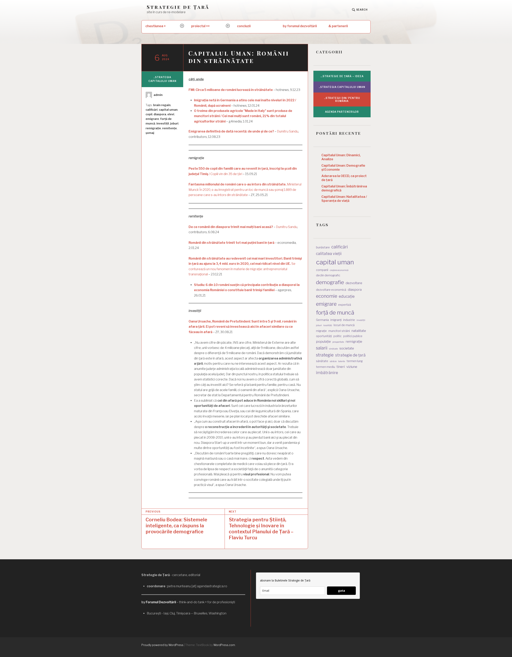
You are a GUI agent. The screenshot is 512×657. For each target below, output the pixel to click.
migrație (321, 330)
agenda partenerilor (342, 111)
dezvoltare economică (331, 289)
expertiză (344, 304)
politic (337, 336)
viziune (351, 367)
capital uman (168, 109)
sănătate (322, 361)
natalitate (358, 331)
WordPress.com (224, 645)
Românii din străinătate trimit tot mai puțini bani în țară (231, 243)
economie (326, 296)
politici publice (352, 336)
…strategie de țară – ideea (341, 76)
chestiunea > (155, 26)
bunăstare (323, 247)
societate (346, 348)
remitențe (169, 128)
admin (158, 95)
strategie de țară (350, 355)
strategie (325, 354)
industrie (349, 320)
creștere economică (339, 270)
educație (347, 296)
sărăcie (333, 361)
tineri (341, 367)
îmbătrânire (327, 372)
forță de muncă (335, 312)
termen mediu (325, 366)
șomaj (150, 132)
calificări (152, 109)
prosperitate (338, 342)
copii (149, 114)
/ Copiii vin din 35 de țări (225, 174)
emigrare (152, 118)
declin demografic (328, 275)
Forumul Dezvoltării (161, 602)
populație (323, 341)
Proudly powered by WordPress (162, 645)
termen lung (355, 361)
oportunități (324, 336)
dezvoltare (354, 283)
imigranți (336, 320)
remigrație (153, 128)
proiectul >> (200, 26)
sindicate (333, 348)
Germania (322, 320)
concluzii (244, 26)
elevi (170, 114)
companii (322, 270)
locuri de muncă (344, 325)
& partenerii (338, 26)
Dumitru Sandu (287, 131)
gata (341, 590)
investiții (162, 123)
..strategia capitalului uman (162, 79)
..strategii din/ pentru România (342, 100)
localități (327, 325)
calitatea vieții (329, 253)
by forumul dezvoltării (300, 26)
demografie (330, 282)
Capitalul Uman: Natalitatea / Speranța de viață (344, 199)
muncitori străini (339, 330)
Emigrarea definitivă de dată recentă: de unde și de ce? (231, 131)
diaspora (160, 114)
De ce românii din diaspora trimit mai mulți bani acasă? (231, 227)
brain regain (162, 105)
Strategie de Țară (178, 7)
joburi (174, 123)
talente (341, 361)
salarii (321, 347)
